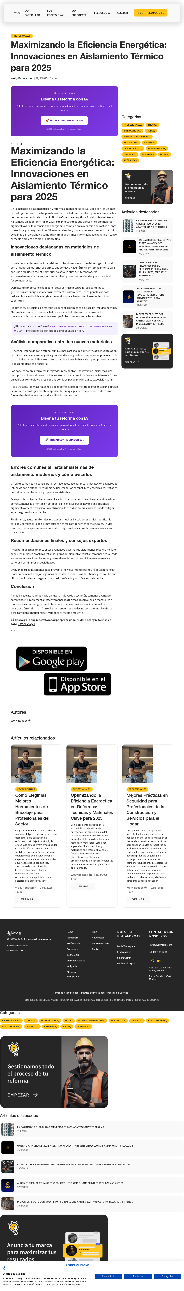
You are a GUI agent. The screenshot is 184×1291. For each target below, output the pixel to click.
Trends (152, 125)
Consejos (129, 154)
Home (70, 932)
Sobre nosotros (100, 943)
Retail (150, 131)
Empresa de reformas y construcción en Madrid (53, 1000)
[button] (101, 13)
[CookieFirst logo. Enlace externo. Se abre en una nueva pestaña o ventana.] (4, 1269)
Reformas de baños (121, 1000)
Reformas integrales (96, 1000)
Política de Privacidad (93, 993)
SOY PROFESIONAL (55, 13)
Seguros (149, 142)
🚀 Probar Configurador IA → (64, 440)
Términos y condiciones (65, 993)
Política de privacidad (77, 1265)
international (132, 131)
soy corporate (79, 13)
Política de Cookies (117, 993)
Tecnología (73, 955)
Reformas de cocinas (146, 1000)
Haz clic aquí (26, 624)
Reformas (148, 154)
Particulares (73, 938)
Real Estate (131, 142)
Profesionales (22, 36)
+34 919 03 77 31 (158, 952)
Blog (94, 932)
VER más (27, 899)
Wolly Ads (72, 966)
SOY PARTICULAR (32, 13)
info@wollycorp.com (161, 945)
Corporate (72, 949)
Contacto (97, 949)
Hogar (164, 154)
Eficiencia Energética (73, 974)
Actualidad (130, 160)
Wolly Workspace (76, 961)
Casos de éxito (132, 148)
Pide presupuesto (151, 13)
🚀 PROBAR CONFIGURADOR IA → (64, 120)
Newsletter (98, 938)
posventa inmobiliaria (137, 137)
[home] (17, 12)
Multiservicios (156, 148)
